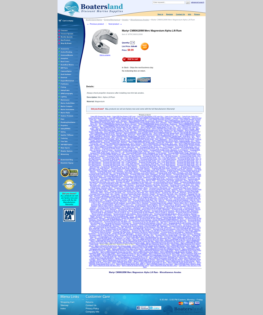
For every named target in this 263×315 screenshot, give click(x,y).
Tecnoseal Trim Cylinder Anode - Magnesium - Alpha (141, 186)
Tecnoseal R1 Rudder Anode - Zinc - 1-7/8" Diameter (156, 147)
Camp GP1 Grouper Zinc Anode (101, 116)
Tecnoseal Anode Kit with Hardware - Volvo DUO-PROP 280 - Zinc (160, 224)
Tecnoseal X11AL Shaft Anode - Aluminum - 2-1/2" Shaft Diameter (134, 172)
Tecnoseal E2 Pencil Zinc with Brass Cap (173, 221)
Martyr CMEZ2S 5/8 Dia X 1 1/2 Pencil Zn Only (112, 259)
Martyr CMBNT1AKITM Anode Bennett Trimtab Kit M (154, 255)
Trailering (64, 138)
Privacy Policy (92, 308)
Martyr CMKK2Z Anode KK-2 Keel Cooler (187, 131)
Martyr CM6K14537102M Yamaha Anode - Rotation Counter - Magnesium (137, 145)
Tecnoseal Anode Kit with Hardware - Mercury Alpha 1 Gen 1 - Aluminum (125, 203)
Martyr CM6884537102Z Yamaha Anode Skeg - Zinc (157, 125)
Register (169, 14)
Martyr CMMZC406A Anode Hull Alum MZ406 (117, 261)
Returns (89, 302)
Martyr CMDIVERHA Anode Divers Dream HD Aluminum (167, 256)
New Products (65, 40)
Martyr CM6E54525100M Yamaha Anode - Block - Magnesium (143, 137)
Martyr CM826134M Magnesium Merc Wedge (180, 246)
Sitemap (64, 305)
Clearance (64, 30)
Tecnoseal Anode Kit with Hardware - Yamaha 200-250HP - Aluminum (162, 218)
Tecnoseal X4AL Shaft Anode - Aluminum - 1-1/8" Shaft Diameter (172, 168)
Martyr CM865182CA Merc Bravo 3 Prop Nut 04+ (127, 249)
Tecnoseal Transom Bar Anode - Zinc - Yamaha (105, 194)
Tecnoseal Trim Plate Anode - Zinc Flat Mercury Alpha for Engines (153, 230)
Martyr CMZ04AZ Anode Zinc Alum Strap (160, 264)
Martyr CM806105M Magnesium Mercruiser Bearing (162, 242)
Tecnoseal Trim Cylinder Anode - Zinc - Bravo (173, 186)
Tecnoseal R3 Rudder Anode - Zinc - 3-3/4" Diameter (118, 148)
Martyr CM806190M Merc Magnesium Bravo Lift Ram (153, 244)
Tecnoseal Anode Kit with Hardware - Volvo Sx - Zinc (183, 200)
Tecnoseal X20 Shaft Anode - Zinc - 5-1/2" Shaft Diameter (157, 165)
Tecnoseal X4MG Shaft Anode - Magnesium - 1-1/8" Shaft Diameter (167, 176)
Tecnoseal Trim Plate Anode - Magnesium (102, 189)
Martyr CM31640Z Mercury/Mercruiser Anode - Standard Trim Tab (173, 128)
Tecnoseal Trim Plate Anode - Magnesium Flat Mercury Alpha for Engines (136, 232)
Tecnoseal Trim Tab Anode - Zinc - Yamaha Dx (171, 194)
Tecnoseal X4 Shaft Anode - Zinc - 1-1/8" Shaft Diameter (120, 157)
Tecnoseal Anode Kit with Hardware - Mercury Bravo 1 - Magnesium (119, 207)
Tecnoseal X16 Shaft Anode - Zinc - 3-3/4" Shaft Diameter (121, 163)
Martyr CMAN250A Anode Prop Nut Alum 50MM (164, 253)
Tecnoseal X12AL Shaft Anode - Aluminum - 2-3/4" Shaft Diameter (177, 172)
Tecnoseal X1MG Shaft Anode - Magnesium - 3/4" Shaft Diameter (151, 174)
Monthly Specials (67, 37)
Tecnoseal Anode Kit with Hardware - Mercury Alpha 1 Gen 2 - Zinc (112, 204)
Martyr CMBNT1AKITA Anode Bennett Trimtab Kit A (118, 255)
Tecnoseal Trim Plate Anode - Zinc (160, 188)
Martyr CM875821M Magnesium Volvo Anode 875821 (156, 250)
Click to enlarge (105, 55)
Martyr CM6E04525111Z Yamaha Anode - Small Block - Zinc (175, 136)
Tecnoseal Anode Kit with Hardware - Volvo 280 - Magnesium (118, 224)
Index (63, 308)
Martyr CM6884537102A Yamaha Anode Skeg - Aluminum (121, 125)
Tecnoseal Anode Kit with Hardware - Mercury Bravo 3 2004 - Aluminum (127, 211)
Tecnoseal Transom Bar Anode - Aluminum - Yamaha (138, 194)
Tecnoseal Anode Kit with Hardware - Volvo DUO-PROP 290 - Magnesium (176, 229)
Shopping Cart (67, 302)
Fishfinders (65, 84)
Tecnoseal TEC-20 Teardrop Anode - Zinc (143, 197)
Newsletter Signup (67, 163)
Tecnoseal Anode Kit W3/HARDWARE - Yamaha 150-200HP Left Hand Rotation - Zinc (131, 217)
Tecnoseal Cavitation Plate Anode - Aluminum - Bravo (166, 189)
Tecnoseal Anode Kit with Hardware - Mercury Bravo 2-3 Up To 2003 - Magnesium (144, 209)
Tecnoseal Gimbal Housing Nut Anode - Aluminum (118, 185)
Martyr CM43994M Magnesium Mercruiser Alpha (148, 239)
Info (189, 14)
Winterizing (65, 154)
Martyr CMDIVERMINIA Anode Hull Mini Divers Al (131, 258)
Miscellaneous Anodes (139, 20)
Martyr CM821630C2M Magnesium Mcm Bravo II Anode (113, 246)
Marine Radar (65, 113)
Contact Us (180, 14)
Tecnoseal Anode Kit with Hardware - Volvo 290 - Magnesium (152, 227)
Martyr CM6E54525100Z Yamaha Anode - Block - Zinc (182, 137)
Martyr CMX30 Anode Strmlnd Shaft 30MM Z (130, 264)
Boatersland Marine (94, 20)
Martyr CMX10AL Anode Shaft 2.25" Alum (125, 262)
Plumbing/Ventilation (68, 122)
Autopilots (64, 58)
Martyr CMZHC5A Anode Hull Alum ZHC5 (163, 265)
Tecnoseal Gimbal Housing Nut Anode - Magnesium (152, 185)
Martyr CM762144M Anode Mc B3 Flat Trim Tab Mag (114, 239)
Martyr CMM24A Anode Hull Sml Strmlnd (142, 259)
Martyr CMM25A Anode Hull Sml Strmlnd (169, 259)
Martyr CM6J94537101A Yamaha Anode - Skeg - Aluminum (123, 144)
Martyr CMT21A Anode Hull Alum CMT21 (185, 255)
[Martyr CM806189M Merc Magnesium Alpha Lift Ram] (105, 53)
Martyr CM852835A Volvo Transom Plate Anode (169, 247)
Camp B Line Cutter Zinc (190, 116)
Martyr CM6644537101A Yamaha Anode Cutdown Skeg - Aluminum (145, 122)
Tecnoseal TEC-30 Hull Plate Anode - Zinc (171, 197)
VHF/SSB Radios (66, 144)
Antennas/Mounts (67, 55)
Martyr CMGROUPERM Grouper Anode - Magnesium (155, 131)
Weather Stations (66, 151)
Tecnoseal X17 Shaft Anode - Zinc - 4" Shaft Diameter (158, 163)
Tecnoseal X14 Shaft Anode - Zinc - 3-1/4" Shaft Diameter (157, 162)
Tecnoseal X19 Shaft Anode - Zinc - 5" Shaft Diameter (120, 165)
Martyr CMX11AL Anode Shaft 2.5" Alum (153, 262)
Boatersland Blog (67, 160)
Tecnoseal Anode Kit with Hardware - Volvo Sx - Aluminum (107, 201)
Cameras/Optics (66, 71)
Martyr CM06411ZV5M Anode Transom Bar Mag (138, 241)
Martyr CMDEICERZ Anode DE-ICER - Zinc (138, 133)
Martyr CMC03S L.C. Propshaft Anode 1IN (102, 256)
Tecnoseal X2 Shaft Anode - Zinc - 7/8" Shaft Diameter (160, 156)
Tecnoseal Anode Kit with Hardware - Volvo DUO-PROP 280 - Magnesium (144, 226)
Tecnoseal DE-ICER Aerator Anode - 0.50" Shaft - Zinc (172, 235)
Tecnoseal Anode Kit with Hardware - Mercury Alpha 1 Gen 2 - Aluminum (158, 204)
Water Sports (65, 148)
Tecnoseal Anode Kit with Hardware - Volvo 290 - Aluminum (112, 227)
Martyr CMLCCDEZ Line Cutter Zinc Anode (137, 128)
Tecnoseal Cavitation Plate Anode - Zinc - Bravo (132, 189)
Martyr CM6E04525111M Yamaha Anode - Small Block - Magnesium (133, 136)
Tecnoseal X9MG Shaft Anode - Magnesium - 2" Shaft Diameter (166, 179)
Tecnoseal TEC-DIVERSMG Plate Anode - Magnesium (111, 197)
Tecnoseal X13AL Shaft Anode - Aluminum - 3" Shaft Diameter (108, 174)
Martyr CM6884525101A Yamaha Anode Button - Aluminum (118, 124)
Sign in (160, 14)
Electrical (64, 77)
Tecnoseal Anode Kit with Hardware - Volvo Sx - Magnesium (147, 201)
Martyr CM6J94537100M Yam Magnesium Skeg (155, 238)
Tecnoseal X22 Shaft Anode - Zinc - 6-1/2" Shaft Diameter (119, 166)
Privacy (197, 14)
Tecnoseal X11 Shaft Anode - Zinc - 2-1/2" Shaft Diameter (157, 160)
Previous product (95, 24)
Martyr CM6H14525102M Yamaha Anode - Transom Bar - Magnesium (151, 142)
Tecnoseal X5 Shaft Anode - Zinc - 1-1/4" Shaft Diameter (158, 157)
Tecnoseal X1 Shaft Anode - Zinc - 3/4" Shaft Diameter (124, 156)
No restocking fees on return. (134, 71)
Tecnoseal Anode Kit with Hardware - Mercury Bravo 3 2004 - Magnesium (175, 211)
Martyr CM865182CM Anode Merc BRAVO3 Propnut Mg (163, 249)
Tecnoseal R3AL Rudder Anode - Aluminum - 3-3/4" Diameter (142, 151)
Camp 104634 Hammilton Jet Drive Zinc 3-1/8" (163, 119)
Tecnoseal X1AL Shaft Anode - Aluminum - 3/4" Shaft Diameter (159, 166)
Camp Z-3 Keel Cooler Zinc (107, 119)
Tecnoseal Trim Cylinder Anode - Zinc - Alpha (184, 185)
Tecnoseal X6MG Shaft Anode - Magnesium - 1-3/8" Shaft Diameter (144, 177)
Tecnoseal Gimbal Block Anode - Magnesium (167, 183)
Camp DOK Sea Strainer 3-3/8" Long (123, 116)
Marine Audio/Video (68, 103)
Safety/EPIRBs (65, 129)
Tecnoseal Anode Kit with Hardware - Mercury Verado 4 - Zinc (110, 212)
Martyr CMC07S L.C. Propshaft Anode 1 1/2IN (133, 256)
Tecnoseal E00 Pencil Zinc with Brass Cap (117, 221)
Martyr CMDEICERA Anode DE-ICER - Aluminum (106, 133)
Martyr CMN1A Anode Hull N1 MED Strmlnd (180, 261)
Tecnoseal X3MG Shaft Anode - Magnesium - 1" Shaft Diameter (124, 176)
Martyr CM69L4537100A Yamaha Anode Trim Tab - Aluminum (119, 127)
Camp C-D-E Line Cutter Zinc (98, 118)
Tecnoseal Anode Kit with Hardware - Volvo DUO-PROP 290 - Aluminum (128, 229)
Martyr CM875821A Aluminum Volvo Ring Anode (122, 250)
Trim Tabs (64, 141)
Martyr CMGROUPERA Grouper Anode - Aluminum (120, 131)
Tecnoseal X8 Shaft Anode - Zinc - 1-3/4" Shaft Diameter (158, 159)
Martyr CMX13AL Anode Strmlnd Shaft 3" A (181, 262)
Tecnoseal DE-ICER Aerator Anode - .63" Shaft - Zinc (137, 235)
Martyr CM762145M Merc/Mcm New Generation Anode (126, 242)
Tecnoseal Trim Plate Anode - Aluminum (185, 188)
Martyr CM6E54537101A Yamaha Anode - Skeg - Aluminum (107, 139)
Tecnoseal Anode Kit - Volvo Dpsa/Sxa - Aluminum (184, 233)
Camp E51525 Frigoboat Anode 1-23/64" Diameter (155, 118)
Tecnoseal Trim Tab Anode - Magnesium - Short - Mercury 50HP (177, 180)
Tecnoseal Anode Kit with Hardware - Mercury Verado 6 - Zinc (133, 214)
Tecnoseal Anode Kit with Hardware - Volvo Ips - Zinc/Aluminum (109, 230)
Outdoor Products (67, 116)
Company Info (92, 311)
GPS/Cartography (67, 93)
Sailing (63, 132)
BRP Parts (64, 68)
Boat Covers (65, 61)
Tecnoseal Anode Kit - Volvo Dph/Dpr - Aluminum (150, 233)
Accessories (65, 49)
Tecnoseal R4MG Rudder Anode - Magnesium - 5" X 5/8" (160, 154)
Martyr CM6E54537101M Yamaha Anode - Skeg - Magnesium (147, 139)
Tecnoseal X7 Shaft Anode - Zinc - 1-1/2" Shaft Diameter (121, 159)
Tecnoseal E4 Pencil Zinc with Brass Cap (118, 223)
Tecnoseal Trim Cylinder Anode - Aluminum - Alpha (106, 186)
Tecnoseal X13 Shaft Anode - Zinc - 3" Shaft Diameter (120, 162)
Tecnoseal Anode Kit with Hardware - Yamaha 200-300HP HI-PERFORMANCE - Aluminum (157, 220)
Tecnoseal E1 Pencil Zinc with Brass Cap (145, 221)
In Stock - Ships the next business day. (137, 67)
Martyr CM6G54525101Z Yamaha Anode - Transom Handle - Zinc (173, 141)
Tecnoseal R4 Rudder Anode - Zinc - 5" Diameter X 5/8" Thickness (158, 148)
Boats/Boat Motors (67, 65)
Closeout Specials (67, 34)
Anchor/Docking (66, 52)
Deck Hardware (66, 74)
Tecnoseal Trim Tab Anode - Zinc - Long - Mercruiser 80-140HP (109, 182)
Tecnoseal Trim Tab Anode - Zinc (114, 192)
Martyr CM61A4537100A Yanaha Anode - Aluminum (110, 121)
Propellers (64, 125)
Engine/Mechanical (67, 81)
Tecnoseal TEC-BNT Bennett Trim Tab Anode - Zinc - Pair (144, 236)
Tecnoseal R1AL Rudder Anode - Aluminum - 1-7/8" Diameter (168, 150)
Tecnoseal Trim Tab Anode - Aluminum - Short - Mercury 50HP (135, 180)
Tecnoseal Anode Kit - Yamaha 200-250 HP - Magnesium (115, 233)
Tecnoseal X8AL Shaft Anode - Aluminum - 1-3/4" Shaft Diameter (117, 171)
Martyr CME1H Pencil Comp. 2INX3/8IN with (163, 258)
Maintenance (65, 100)
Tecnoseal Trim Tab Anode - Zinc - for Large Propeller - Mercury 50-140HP (154, 182)
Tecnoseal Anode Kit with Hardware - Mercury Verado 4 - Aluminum (153, 212)
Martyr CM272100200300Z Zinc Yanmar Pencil (170, 241)
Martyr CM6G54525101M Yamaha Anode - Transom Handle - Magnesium (127, 141)
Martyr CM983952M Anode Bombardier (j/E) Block (176, 252)
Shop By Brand (66, 43)
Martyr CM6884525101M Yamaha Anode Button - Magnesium (157, 124)
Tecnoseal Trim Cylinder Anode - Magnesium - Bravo (131, 188)
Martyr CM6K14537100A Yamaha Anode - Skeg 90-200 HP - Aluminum (176, 133)
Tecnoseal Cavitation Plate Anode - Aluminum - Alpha (158, 191)
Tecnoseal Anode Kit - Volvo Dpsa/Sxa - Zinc (103, 235)
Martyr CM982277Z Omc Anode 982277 (146, 252)
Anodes (125, 20)
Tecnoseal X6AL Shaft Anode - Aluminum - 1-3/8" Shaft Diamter (144, 169)
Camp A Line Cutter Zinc (173, 116)
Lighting (64, 97)
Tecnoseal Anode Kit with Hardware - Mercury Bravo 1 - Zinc (142, 206)
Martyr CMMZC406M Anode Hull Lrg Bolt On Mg (149, 261)
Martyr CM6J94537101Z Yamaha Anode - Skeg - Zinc (160, 144)
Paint (62, 119)
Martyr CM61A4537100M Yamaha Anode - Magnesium (146, 121)
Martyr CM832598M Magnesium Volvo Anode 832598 (135, 247)
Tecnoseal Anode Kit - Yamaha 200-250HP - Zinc (122, 218)
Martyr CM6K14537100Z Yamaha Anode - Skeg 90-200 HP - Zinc (157, 134)
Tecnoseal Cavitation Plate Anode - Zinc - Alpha (125, 191)
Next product (115, 24)
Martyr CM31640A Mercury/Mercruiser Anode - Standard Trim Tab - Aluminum (158, 130)
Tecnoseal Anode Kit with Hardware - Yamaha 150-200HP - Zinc (155, 215)
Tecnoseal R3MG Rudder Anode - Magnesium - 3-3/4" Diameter (120, 154)
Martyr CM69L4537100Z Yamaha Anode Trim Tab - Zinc (158, 127)
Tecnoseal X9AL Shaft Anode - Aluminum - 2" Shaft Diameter (159, 171)
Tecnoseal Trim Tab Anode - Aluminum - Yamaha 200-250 (180, 192)
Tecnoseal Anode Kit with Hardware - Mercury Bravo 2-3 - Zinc (162, 207)
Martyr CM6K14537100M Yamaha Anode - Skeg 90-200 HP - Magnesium (112, 134)
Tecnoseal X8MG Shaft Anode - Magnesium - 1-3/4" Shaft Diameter (122, 179)
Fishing (63, 87)
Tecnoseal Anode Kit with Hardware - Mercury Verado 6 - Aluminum (175, 214)
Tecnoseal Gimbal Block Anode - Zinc (111, 183)
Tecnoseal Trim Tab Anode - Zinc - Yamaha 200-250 (143, 192)
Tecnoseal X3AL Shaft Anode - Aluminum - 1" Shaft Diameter (130, 168)
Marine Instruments (67, 109)
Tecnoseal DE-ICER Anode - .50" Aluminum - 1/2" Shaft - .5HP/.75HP (117, 238)
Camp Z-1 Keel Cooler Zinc (181, 118)
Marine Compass (66, 106)
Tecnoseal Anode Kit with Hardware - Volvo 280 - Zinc (150, 223)
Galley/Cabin (65, 90)
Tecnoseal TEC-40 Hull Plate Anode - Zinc (122, 198)
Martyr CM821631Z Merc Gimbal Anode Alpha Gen (148, 246)
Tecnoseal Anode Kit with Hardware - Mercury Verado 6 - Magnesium (112, 215)
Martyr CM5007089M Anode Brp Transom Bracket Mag (182, 239)
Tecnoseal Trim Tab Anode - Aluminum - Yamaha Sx (158, 195)
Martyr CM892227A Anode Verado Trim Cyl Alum (116, 252)
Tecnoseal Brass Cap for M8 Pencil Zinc (111, 236)
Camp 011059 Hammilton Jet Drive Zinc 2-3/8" (132, 119)
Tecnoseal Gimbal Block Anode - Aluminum (138, 183)
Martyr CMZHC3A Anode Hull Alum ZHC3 (135, 265)
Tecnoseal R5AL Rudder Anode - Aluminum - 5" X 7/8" (107, 153)
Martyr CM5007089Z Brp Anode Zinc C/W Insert (106, 241)
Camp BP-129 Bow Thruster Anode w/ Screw (123, 118)
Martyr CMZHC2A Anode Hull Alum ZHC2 (106, 265)
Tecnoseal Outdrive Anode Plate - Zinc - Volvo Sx (148, 200)
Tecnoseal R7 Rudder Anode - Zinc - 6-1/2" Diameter (131, 150)
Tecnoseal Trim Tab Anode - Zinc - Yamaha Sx (125, 195)
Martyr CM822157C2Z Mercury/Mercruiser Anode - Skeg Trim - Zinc (116, 147)
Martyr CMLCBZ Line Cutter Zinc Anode (108, 128)
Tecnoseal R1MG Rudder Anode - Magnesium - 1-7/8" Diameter (146, 153)
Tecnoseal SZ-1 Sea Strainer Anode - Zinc (118, 200)
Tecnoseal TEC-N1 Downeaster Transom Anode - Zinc (154, 198)
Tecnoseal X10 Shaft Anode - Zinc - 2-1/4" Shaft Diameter (118, 160)
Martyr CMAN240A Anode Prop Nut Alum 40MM (132, 253)
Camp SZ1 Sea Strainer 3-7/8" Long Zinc (150, 116)
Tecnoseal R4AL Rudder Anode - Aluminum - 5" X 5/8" (180, 151)
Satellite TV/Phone (67, 135)
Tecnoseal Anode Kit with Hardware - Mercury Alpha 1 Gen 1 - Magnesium (173, 203)
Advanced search (197, 2)
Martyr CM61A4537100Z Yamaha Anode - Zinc (179, 121)
